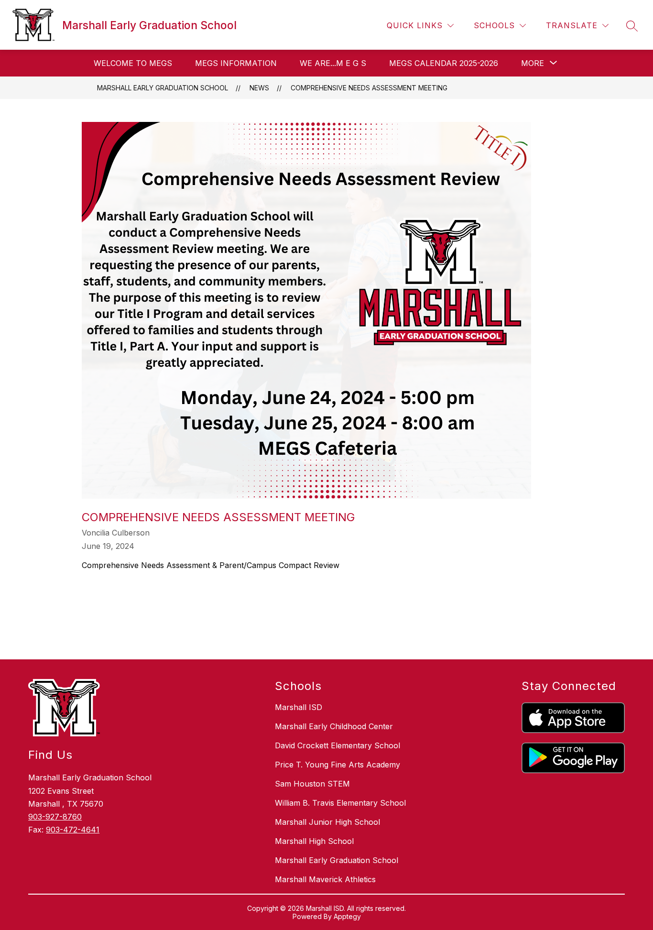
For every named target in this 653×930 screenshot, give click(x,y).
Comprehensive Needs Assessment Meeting (369, 88)
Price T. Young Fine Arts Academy (337, 764)
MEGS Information (236, 63)
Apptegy (347, 916)
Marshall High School (314, 841)
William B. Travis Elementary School (340, 803)
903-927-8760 (55, 816)
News (259, 88)
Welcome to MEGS (133, 63)
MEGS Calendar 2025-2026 (443, 63)
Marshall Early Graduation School (162, 88)
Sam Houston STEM (312, 783)
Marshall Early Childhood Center (334, 726)
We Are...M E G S (333, 63)
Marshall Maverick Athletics (325, 879)
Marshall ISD (298, 707)
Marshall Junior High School (327, 822)
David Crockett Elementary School (337, 745)
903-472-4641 (72, 829)
